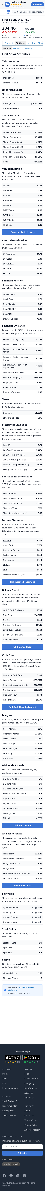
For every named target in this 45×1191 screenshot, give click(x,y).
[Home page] (9, 12)
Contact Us (29, 1115)
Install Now (37, 4)
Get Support (8, 1110)
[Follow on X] (11, 1176)
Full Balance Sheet (22, 646)
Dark (16, 1164)
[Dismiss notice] (2, 4)
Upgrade (38, 907)
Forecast (9, 43)
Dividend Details (22, 825)
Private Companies (10, 1088)
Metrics (31, 43)
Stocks (5, 1073)
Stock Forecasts (22, 885)
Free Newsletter (9, 1106)
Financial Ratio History (22, 232)
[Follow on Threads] (24, 1176)
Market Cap (18, 48)
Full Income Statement (22, 581)
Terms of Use (30, 1120)
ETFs (4, 1083)
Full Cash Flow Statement (22, 707)
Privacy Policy (30, 1125)
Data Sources (30, 1088)
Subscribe (22, 1153)
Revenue (28, 48)
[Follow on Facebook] (4, 1176)
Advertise (28, 1093)
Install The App (9, 1115)
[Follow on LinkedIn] (18, 1176)
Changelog (29, 1083)
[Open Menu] (3, 12)
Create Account (31, 1078)
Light (8, 1164)
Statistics (20, 43)
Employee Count (10, 382)
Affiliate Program (32, 1130)
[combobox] (28, 12)
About (27, 1110)
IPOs (4, 1078)
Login (27, 1073)
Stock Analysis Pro (10, 1101)
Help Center (29, 1097)
